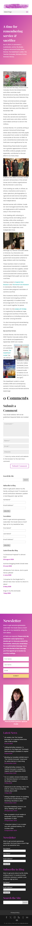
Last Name (7, 534)
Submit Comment (19, 466)
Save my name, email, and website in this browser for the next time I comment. (15, 459)
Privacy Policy (15, 912)
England (6, 49)
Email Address (8, 539)
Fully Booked (24, 923)
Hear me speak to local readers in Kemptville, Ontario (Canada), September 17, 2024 (15, 816)
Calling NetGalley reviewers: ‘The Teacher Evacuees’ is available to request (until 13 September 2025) (15, 769)
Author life (15, 47)
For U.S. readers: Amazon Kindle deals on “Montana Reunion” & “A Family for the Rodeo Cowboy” (16, 779)
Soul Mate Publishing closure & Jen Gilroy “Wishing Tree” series (15, 808)
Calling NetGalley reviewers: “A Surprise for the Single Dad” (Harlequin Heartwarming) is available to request (16, 749)
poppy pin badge (20, 309)
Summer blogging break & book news (15, 564)
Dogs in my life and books (11, 591)
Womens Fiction (21, 54)
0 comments (16, 44)
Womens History (8, 57)
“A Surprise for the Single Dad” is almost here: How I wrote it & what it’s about (15, 581)
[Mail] (17, 920)
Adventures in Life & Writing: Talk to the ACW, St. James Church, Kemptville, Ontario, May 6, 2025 (16, 789)
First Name (7, 528)
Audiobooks (7, 47)
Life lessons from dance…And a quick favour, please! (15, 571)
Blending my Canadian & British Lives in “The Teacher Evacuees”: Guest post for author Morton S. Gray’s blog (16, 759)
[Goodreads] (23, 917)
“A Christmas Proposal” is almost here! (14, 556)
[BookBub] (27, 917)
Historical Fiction (14, 49)
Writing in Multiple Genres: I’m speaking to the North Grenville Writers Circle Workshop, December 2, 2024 (16, 799)
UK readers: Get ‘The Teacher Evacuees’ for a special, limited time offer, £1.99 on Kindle (15, 739)
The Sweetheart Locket (16, 52)
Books (21, 47)
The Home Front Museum (20, 284)
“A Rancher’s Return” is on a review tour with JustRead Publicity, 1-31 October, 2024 (15, 826)
